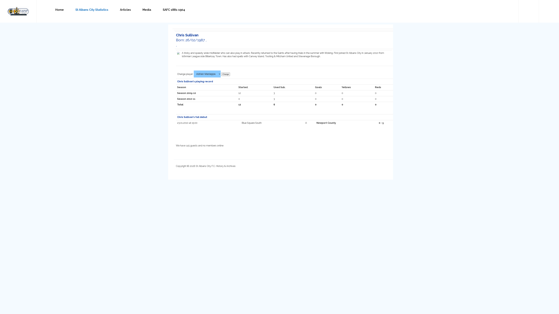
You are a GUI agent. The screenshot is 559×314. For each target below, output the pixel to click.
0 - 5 (381, 123)
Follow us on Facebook (549, 10)
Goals (318, 87)
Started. (243, 87)
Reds (378, 87)
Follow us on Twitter (529, 10)
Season (181, 87)
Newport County (326, 123)
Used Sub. (279, 87)
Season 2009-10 (186, 93)
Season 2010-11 (186, 99)
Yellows (346, 87)
